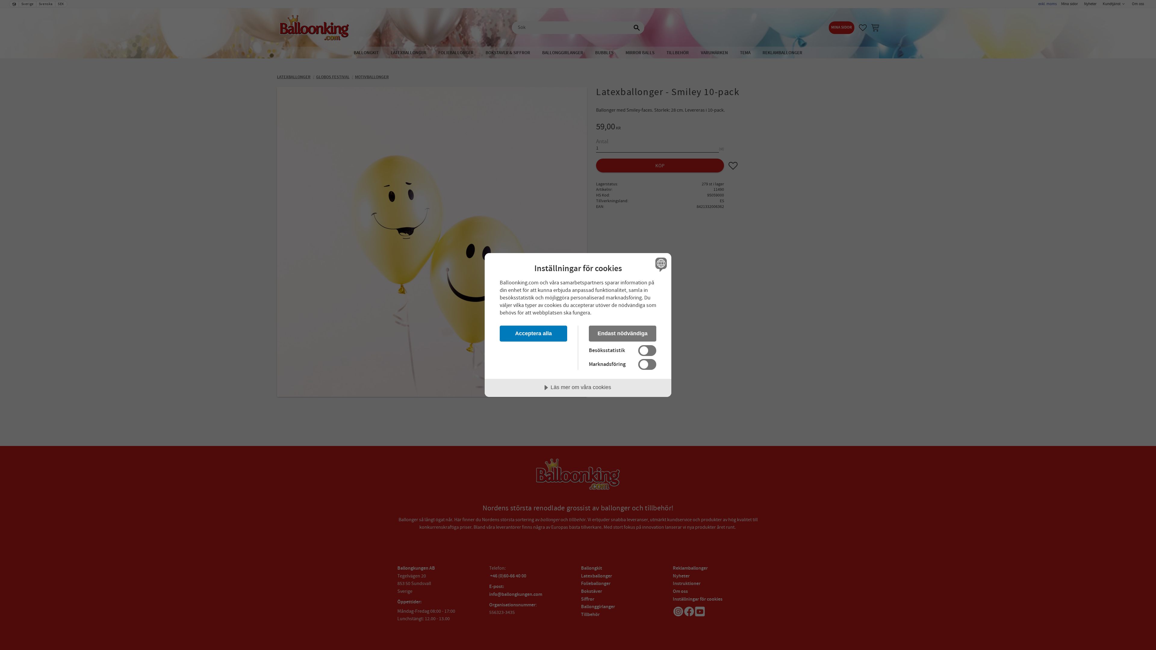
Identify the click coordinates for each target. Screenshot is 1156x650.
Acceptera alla (533, 333)
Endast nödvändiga (623, 333)
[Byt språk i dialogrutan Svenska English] (660, 264)
